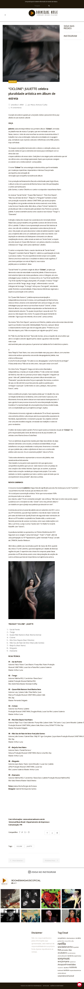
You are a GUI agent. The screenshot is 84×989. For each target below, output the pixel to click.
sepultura (66, 967)
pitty (72, 941)
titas (70, 950)
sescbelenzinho (65, 946)
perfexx (69, 941)
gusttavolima (61, 941)
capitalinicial (72, 961)
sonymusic (64, 958)
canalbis (78, 938)
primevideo (64, 950)
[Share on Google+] (25, 832)
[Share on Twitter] (22, 832)
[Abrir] (10, 898)
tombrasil (60, 970)
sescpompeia (63, 961)
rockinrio (73, 967)
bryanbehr (76, 947)
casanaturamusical (66, 975)
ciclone (19, 846)
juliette (29, 846)
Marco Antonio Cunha (39, 105)
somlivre (66, 970)
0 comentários (16, 108)
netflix (62, 944)
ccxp (65, 941)
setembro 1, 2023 (17, 105)
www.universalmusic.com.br (34, 819)
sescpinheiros (62, 938)
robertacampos (70, 938)
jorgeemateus (77, 956)
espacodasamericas (75, 970)
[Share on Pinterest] (29, 832)
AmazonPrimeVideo (67, 964)
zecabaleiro (62, 953)
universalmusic (62, 973)
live (59, 949)
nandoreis (70, 956)
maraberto (60, 967)
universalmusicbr (62, 956)
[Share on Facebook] (19, 832)
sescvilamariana (71, 953)
